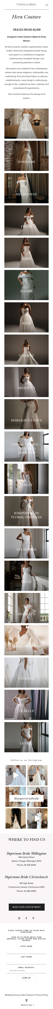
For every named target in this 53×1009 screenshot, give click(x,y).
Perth (26, 130)
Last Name (26, 957)
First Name (26, 946)
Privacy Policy (41, 995)
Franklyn (26, 614)
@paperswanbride (26, 798)
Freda (26, 226)
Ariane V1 (26, 388)
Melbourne (26, 194)
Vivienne (26, 679)
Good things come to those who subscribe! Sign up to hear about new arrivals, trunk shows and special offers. (26, 935)
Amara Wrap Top (26, 646)
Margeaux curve (26, 420)
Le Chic (26, 743)
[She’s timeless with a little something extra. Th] (16, 775)
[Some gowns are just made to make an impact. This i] (37, 818)
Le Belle (26, 711)
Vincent (26, 356)
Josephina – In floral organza (26, 515)
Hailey (26, 485)
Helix (26, 582)
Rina (26, 323)
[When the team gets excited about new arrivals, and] (37, 775)
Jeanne (26, 291)
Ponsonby (26, 162)
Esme (26, 259)
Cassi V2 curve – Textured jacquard (26, 448)
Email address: (26, 967)
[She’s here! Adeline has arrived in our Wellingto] (16, 818)
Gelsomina (26, 549)
